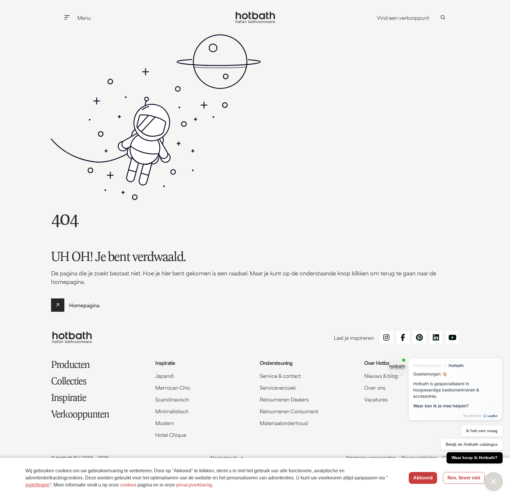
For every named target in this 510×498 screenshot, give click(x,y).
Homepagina (84, 305)
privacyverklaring (194, 484)
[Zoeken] (442, 17)
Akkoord (423, 477)
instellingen (37, 484)
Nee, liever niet (463, 477)
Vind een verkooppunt (403, 17)
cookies (128, 484)
